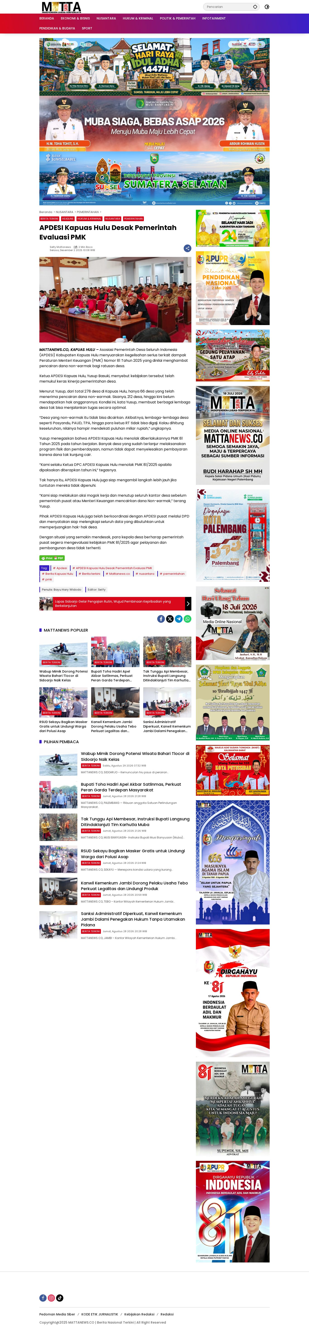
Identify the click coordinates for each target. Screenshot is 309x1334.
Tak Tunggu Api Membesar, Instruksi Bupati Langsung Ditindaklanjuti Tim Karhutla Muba (165, 676)
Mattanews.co (119, 574)
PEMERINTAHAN (133, 218)
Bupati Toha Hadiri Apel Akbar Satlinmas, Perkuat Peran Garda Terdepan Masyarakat (112, 676)
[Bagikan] (187, 248)
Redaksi (167, 1314)
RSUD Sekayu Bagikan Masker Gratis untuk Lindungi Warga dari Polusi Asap (63, 726)
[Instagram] (51, 1298)
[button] (255, 6)
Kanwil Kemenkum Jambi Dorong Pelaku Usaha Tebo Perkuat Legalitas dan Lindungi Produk (113, 726)
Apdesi (62, 568)
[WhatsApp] (187, 619)
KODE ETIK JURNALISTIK (99, 1314)
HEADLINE (68, 218)
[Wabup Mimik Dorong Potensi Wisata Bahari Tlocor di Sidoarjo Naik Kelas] (63, 652)
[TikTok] (59, 1298)
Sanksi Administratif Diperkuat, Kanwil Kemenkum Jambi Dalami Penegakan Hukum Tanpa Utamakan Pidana (167, 726)
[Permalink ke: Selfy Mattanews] (44, 248)
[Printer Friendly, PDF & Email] (52, 558)
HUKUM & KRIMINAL (89, 218)
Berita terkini (91, 574)
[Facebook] (161, 619)
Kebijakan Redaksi (139, 1314)
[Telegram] (179, 619)
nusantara (146, 574)
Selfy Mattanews (60, 247)
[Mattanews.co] (62, 6)
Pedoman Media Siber (57, 1314)
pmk (48, 579)
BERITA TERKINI (49, 218)
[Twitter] (170, 619)
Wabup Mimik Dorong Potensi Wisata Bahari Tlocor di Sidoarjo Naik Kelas (63, 676)
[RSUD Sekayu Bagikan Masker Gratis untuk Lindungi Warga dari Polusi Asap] (63, 702)
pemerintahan (174, 574)
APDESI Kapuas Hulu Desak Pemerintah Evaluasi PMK (114, 568)
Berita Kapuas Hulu (59, 574)
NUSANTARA (112, 218)
